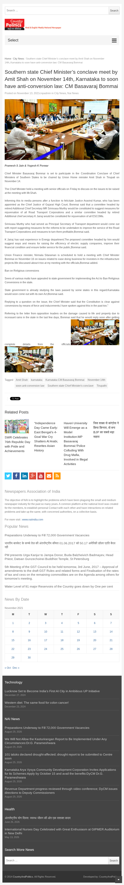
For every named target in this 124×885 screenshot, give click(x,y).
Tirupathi (102, 385)
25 (62, 649)
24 (45, 649)
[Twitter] (8, 475)
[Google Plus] (32, 475)
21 (111, 640)
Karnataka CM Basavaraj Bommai (65, 379)
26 (78, 649)
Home (8, 58)
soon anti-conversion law (30, 385)
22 (12, 649)
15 (12, 640)
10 (45, 631)
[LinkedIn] (24, 475)
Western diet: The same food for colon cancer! (37, 702)
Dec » (16, 667)
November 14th (96, 379)
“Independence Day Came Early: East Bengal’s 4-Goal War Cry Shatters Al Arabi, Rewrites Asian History (46, 436)
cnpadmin (45, 93)
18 (62, 640)
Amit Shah (22, 379)
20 (94, 640)
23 (29, 649)
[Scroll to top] (118, 879)
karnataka (36, 379)
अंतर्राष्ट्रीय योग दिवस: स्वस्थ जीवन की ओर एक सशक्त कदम (38, 818)
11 (62, 631)
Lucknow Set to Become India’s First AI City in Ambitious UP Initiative (52, 691)
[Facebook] (16, 475)
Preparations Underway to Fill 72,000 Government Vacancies (47, 535)
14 (111, 631)
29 (12, 657)
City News (18, 58)
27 (94, 649)
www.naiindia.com (32, 519)
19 (78, 640)
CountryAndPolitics (23, 876)
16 (29, 640)
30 (29, 657)
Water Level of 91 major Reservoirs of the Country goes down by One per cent (59, 586)
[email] (49, 475)
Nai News (73, 93)
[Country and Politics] (62, 24)
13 (94, 631)
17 (45, 640)
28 (111, 649)
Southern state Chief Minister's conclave (70, 385)
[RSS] (57, 475)
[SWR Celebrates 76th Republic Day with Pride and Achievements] (18, 426)
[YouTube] (40, 475)
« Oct (8, 667)
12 (78, 631)
